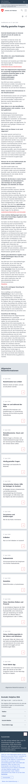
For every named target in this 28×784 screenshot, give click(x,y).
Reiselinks (4, 284)
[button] (25, 734)
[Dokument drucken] (22, 16)
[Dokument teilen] (26, 16)
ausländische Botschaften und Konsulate (13, 212)
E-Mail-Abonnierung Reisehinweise (11, 66)
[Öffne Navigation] (25, 10)
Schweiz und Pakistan (11, 10)
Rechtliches (4, 774)
